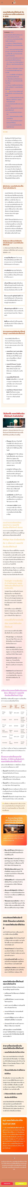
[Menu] (2, 2)
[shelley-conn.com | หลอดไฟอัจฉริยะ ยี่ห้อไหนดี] (14, 2)
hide (12, 32)
